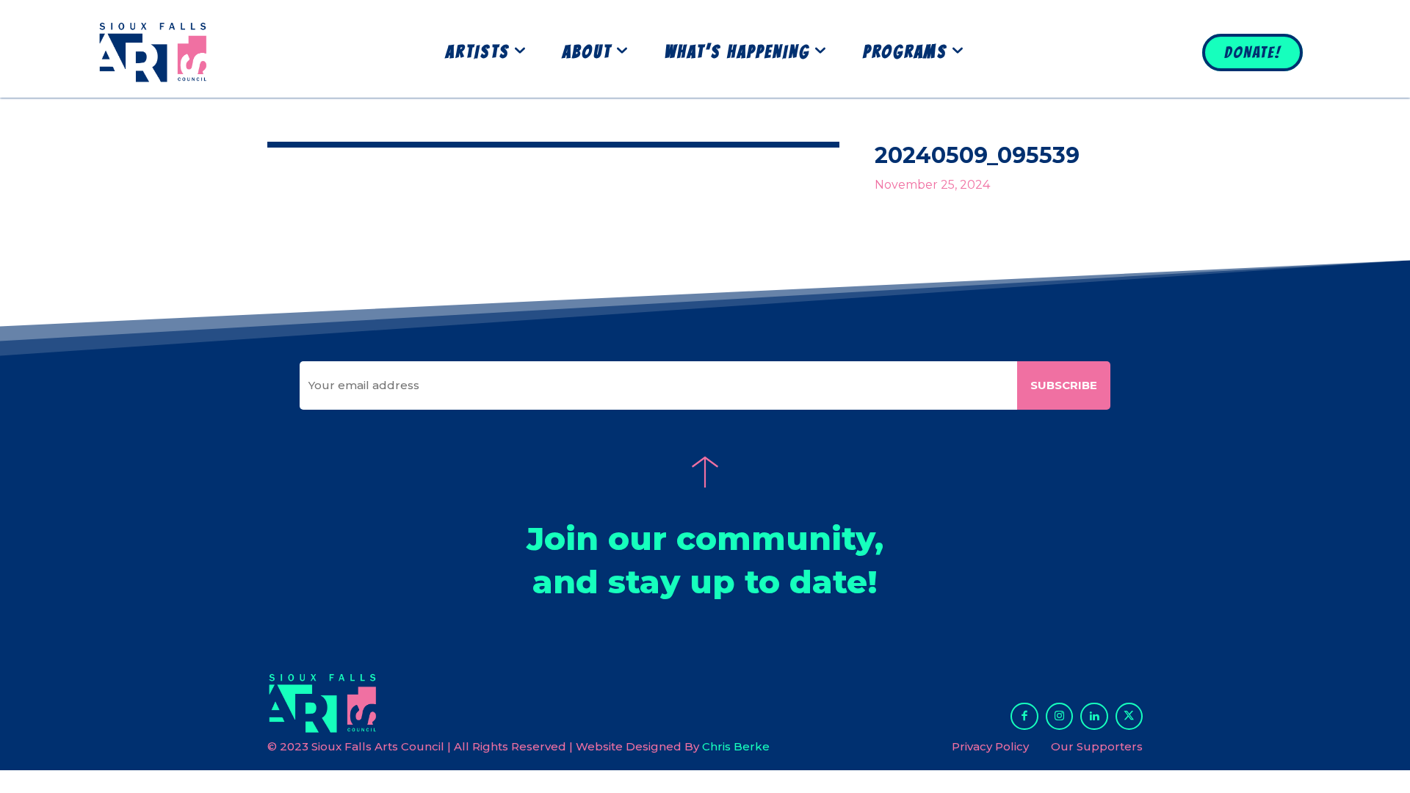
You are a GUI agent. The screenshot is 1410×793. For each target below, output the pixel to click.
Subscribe (1063, 385)
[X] (1129, 717)
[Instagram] (1060, 717)
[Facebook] (1024, 717)
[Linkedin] (1094, 717)
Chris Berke (736, 746)
